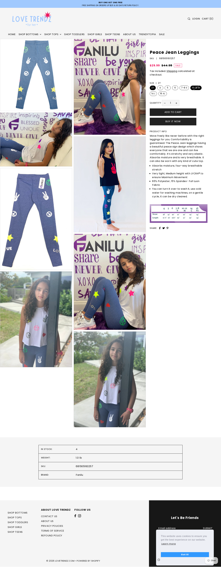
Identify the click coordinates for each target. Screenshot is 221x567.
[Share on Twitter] (163, 228)
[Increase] (176, 103)
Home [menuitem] (11, 34)
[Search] (189, 19)
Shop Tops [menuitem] (51, 34)
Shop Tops (15, 517)
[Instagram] (79, 515)
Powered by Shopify (88, 560)
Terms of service (52, 530)
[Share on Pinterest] (167, 228)
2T (152, 87)
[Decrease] (165, 103)
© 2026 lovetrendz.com (60, 560)
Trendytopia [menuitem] (147, 34)
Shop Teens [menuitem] (112, 34)
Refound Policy (51, 535)
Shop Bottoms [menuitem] (29, 34)
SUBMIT (208, 528)
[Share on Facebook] (160, 228)
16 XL (162, 93)
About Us (47, 521)
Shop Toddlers (18, 522)
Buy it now (173, 121)
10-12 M (196, 87)
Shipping (172, 71)
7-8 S (184, 87)
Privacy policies (52, 526)
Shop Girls (15, 527)
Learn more (168, 544)
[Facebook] (75, 515)
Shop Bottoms (18, 512)
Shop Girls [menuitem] (95, 34)
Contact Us (49, 516)
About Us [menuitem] (129, 34)
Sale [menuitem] (162, 34)
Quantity (155, 102)
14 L (153, 93)
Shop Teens (15, 532)
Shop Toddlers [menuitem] (74, 34)
